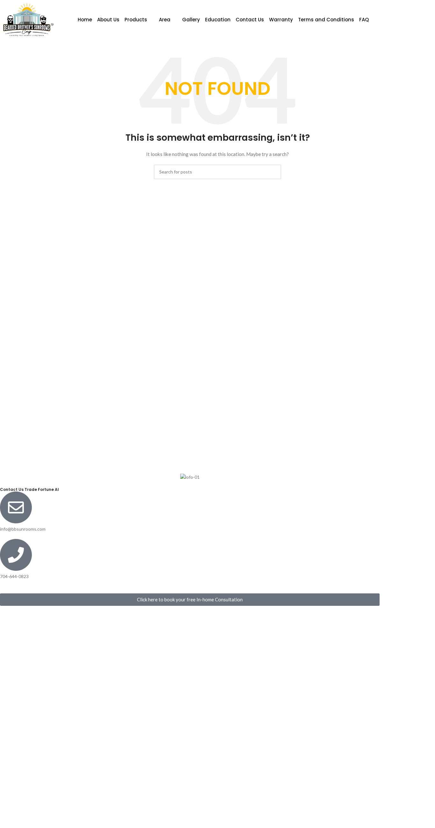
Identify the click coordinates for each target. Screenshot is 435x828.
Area (164, 19)
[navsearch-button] (401, 19)
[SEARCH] (274, 172)
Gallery (191, 19)
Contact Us (250, 19)
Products (136, 19)
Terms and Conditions (326, 19)
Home (85, 19)
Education (218, 19)
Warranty (281, 19)
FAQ (364, 19)
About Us (108, 19)
